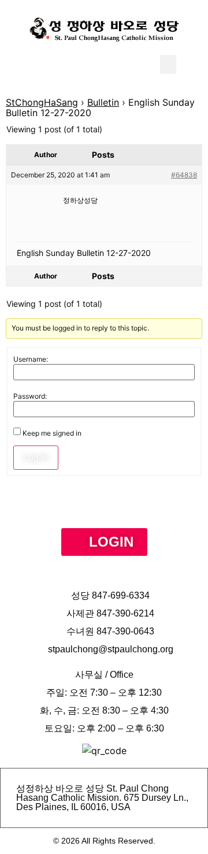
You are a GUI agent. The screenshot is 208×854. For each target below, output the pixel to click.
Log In (36, 457)
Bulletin (103, 102)
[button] (168, 64)
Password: (30, 396)
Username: (30, 359)
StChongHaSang (42, 102)
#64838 (184, 174)
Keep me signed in (52, 433)
